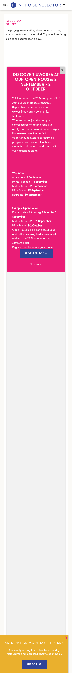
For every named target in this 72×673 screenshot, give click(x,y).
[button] (63, 5)
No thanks (36, 264)
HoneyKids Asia (36, 5)
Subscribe (34, 664)
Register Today (36, 253)
